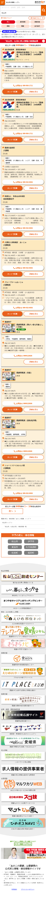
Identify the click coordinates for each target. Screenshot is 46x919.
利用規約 (14, 889)
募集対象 (37, 22)
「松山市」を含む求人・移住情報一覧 (15, 526)
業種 (8, 26)
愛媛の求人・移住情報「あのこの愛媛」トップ (15, 518)
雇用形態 (22, 22)
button (43, 41)
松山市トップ (6, 522)
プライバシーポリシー (27, 889)
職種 (22, 26)
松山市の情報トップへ (13, 2)
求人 (8, 22)
